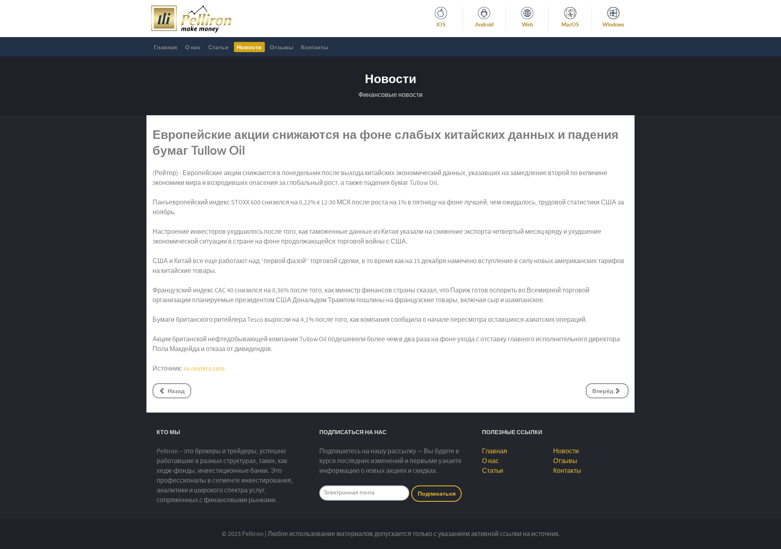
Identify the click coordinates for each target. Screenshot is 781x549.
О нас (490, 461)
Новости (566, 451)
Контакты (567, 470)
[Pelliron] (191, 18)
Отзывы (565, 461)
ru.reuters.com (204, 368)
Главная (494, 451)
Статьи (492, 470)
